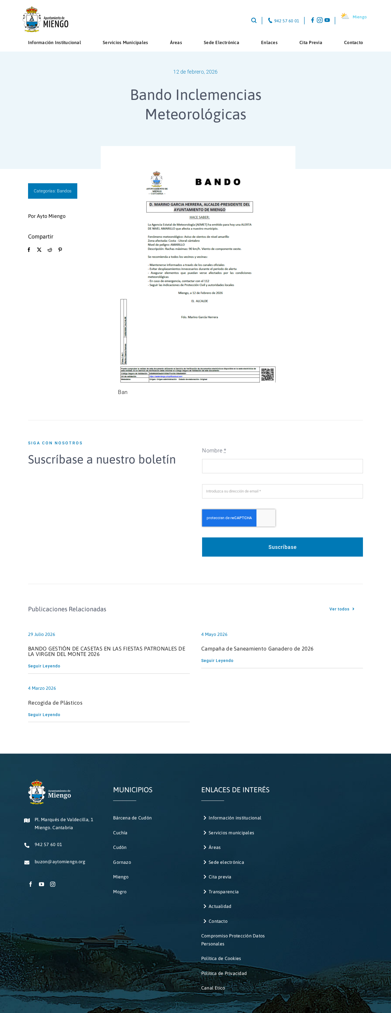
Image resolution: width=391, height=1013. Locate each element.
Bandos (64, 191)
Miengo (360, 17)
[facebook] (30, 884)
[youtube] (41, 884)
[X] (39, 250)
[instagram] (52, 884)
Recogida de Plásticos (55, 702)
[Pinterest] (60, 250)
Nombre (214, 450)
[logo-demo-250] (45, 8)
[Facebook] (29, 250)
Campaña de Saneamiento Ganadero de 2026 (257, 648)
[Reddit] (50, 250)
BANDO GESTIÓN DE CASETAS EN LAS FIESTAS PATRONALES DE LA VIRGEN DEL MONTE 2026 (106, 651)
